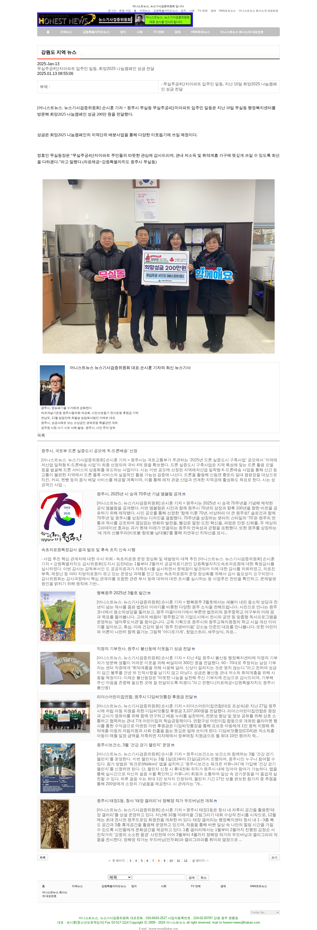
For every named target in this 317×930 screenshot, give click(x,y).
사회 (163, 886)
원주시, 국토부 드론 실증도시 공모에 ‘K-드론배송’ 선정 (89, 451)
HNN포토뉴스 (258, 886)
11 (178, 861)
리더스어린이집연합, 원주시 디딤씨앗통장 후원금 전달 (145, 697)
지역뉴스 (77, 886)
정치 (134, 886)
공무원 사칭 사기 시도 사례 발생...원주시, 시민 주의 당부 (78, 428)
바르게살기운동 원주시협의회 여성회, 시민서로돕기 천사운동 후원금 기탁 (89, 413)
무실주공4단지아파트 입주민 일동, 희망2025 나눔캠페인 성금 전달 (95, 68)
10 (171, 861)
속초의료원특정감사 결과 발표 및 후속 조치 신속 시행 (88, 550)
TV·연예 (196, 886)
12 (185, 861)
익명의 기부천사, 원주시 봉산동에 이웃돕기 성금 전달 (144, 649)
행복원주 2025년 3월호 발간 (122, 593)
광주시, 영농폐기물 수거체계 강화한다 (66, 408)
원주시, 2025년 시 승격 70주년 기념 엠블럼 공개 (139, 494)
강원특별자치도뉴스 (114, 886)
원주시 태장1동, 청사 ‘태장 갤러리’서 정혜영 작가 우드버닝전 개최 (155, 801)
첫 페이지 (118, 860)
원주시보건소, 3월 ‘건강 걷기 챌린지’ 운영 (133, 745)
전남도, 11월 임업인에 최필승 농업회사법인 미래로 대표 (78, 418)
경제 (223, 886)
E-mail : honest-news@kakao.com (158, 928)
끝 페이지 (198, 860)
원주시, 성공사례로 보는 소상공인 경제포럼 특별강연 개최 (79, 423)
